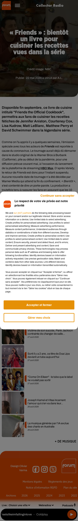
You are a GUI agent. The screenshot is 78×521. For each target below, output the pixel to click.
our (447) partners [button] (22, 212)
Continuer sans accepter (57, 195)
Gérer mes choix (39, 317)
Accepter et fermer (39, 305)
